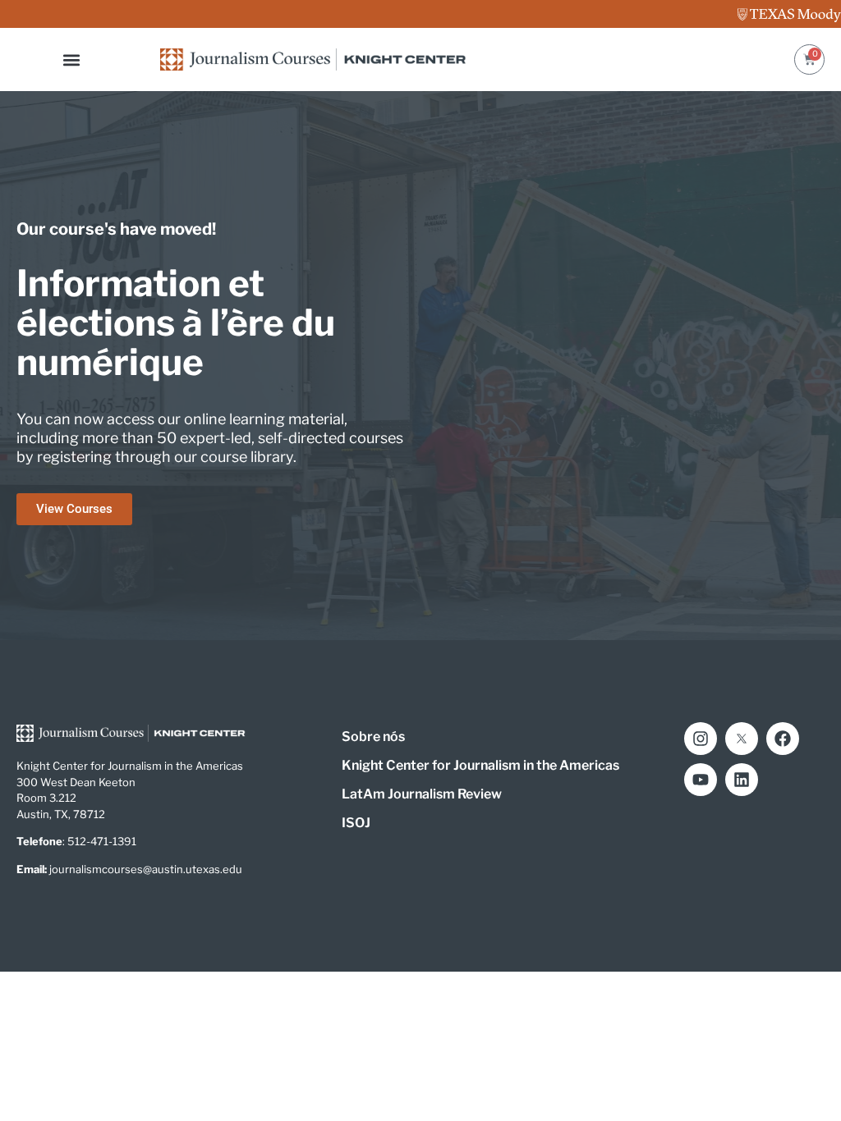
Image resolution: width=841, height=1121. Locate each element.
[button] (71, 59)
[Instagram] (700, 738)
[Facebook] (782, 738)
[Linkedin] (741, 779)
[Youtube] (700, 779)
